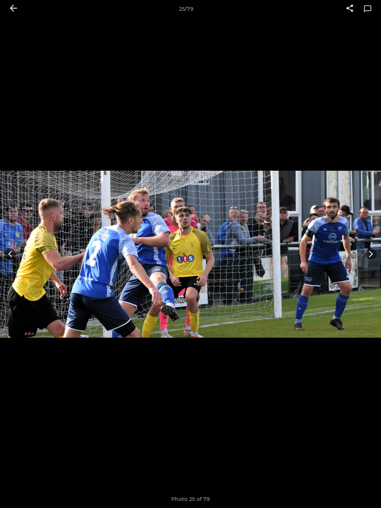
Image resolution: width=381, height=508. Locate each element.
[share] (349, 9)
